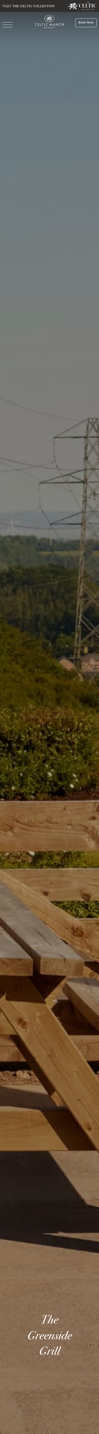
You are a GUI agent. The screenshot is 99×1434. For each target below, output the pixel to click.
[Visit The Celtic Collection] (82, 6)
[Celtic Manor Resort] (49, 22)
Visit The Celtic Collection (28, 6)
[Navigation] (7, 25)
